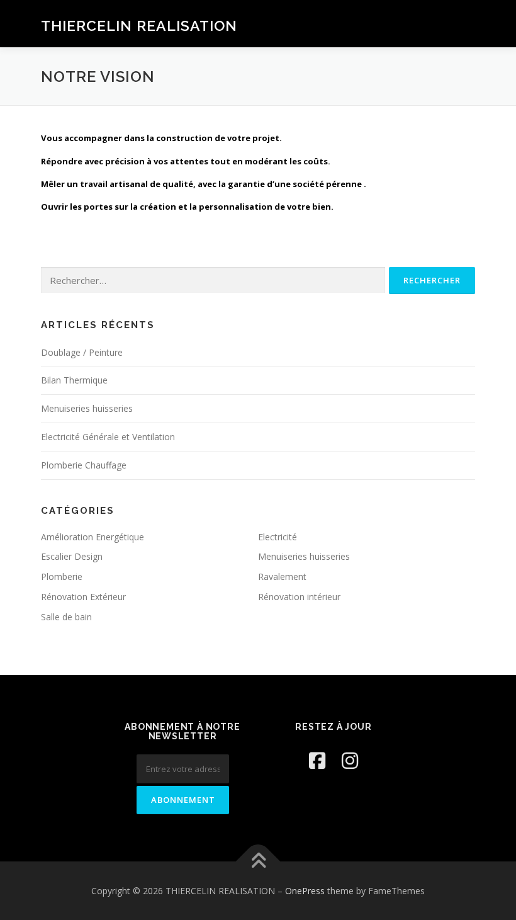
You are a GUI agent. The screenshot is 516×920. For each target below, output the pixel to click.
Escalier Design (72, 556)
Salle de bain (66, 617)
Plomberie (61, 576)
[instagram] (350, 760)
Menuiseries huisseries (87, 408)
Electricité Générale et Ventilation (108, 437)
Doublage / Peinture (82, 352)
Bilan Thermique (74, 380)
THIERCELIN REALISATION (139, 24)
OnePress (305, 891)
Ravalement (282, 576)
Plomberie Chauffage (83, 465)
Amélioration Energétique (92, 537)
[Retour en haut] (258, 861)
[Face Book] (317, 760)
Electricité (277, 537)
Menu (464, 23)
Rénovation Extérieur (83, 597)
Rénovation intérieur (299, 597)
